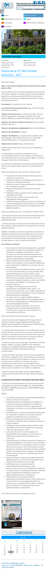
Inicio (6, 15)
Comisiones (5, 60)
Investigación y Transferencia (36, 23)
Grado (29, 19)
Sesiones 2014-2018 (29, 63)
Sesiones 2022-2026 (29, 65)
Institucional (31, 15)
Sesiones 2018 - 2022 (7, 65)
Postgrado (8, 23)
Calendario (24, 532)
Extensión (8, 26)
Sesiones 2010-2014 (7, 63)
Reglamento (27, 60)
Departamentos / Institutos (14, 19)
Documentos (5, 67)
